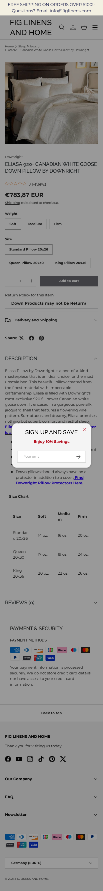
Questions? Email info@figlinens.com (51, 10)
